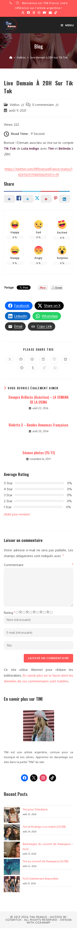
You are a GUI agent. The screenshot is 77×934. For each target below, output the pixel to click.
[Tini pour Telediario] (12, 815)
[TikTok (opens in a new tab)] (55, 13)
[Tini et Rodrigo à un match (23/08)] (12, 832)
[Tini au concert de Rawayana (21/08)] (12, 867)
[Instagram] (43, 778)
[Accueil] (10, 57)
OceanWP (42, 922)
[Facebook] (24, 778)
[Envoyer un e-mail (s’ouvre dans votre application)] (50, 13)
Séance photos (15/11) (38, 452)
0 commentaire (43, 105)
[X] (33, 778)
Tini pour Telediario (35, 809)
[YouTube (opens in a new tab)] (44, 13)
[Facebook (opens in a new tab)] (28, 13)
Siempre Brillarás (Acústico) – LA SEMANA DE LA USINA (38, 399)
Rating (9, 613)
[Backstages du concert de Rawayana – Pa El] (12, 850)
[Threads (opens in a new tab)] (33, 13)
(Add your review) (17, 514)
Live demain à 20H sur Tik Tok (49, 57)
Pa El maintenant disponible (40, 878)
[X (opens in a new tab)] (23, 13)
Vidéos (14, 105)
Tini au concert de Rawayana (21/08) (45, 861)
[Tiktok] (52, 778)
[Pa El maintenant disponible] (12, 884)
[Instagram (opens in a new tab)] (38, 13)
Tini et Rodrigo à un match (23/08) (44, 826)
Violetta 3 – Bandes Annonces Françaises (38, 425)
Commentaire (38, 565)
